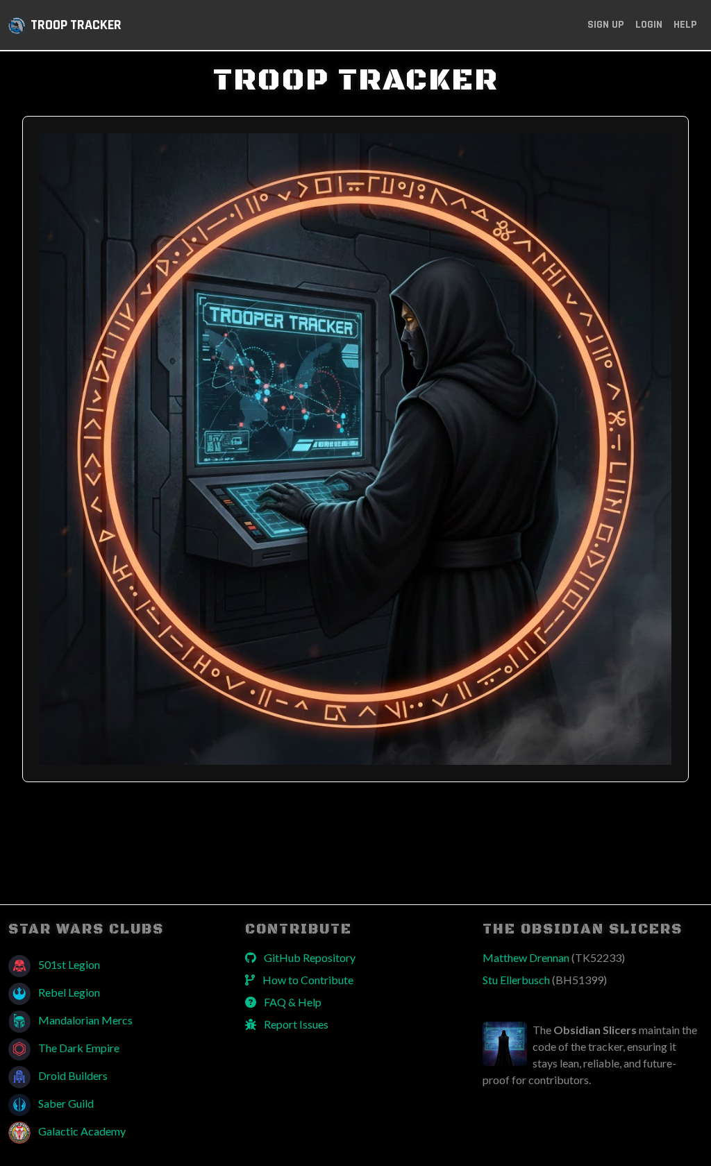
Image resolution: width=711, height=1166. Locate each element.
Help (685, 24)
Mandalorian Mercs (84, 1019)
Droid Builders (72, 1075)
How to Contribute (306, 979)
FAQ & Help (291, 1001)
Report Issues (295, 1024)
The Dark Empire (77, 1047)
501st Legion (68, 964)
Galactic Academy (81, 1131)
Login (648, 24)
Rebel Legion (68, 992)
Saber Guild (65, 1103)
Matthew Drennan (554, 957)
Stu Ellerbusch (545, 979)
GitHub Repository (309, 957)
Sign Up (605, 24)
